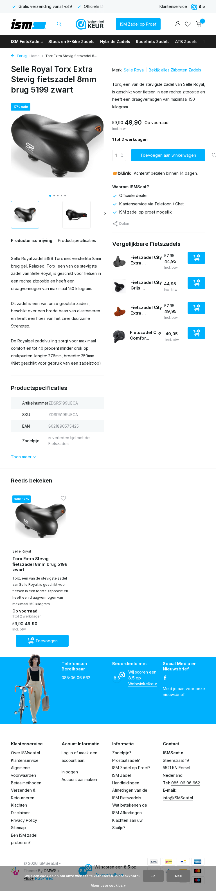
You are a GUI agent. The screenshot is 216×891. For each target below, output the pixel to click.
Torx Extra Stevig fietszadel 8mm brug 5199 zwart (40, 564)
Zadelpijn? (121, 752)
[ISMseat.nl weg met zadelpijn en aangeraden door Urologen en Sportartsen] (28, 24)
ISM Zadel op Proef (138, 24)
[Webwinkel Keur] (90, 24)
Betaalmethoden (26, 782)
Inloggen (70, 771)
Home (35, 56)
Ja (153, 876)
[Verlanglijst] (188, 24)
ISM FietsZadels (27, 41)
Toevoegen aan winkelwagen (168, 155)
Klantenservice (173, 6)
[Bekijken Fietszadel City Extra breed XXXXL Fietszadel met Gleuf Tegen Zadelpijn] (119, 261)
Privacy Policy (24, 820)
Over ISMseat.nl (25, 752)
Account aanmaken (79, 779)
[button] (50, 196)
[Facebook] (165, 678)
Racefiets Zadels (153, 41)
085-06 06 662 (185, 782)
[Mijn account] (177, 24)
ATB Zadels (186, 41)
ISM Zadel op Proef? (131, 767)
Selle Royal (134, 70)
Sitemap (18, 827)
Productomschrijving (31, 240)
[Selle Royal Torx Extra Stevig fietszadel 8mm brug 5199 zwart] (40, 520)
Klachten (19, 805)
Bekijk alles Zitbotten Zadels (175, 70)
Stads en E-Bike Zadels (71, 41)
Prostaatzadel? (126, 760)
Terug (21, 56)
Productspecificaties (77, 240)
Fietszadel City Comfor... (145, 335)
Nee (178, 876)
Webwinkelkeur (142, 683)
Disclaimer (20, 812)
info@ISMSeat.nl (178, 797)
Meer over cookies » (108, 885)
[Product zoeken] (59, 24)
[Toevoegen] (196, 258)
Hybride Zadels (115, 41)
